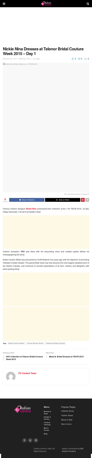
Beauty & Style (47, 412)
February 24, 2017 (10, 59)
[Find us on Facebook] (24, 440)
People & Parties (47, 418)
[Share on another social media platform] (87, 200)
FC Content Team (27, 373)
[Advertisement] (46, 28)
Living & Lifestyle (47, 423)
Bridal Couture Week (16, 343)
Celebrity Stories (67, 411)
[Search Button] (88, 3)
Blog (45, 434)
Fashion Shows (67, 415)
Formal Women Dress (35, 343)
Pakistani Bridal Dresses (55, 343)
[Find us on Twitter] (36, 440)
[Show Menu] (4, 3)
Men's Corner (66, 424)
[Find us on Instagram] (30, 440)
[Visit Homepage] (46, 3)
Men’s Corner (46, 429)
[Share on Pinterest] (83, 200)
